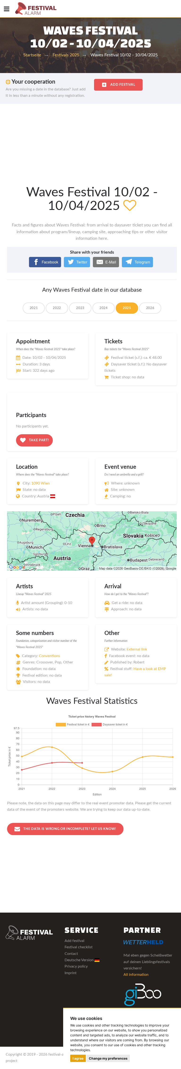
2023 (80, 308)
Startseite (32, 55)
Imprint (71, 973)
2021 (34, 308)
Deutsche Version (80, 960)
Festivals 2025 (66, 55)
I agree (78, 1058)
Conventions (49, 656)
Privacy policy (76, 966)
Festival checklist (79, 947)
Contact (71, 954)
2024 (103, 308)
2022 (57, 308)
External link (137, 649)
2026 (150, 308)
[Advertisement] (90, 139)
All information (135, 974)
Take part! (38, 440)
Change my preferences (108, 1058)
